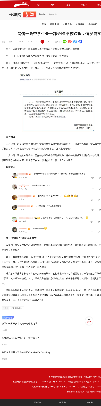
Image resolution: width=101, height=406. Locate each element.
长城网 (15, 14)
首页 (44, 24)
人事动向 (80, 24)
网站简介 (38, 402)
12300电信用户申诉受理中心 (38, 387)
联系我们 (63, 402)
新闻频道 (43, 14)
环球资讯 (67, 24)
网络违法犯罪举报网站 (58, 387)
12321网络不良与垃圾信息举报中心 (80, 387)
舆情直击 (53, 14)
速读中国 (54, 24)
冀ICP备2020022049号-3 (58, 382)
